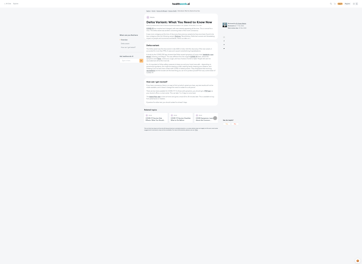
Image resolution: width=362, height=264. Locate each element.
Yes (227, 124)
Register (347, 3)
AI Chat (8, 4)
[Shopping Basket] (335, 4)
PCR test (208, 91)
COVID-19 (149, 28)
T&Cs (196, 130)
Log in (340, 3)
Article (153, 11)
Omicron (178, 36)
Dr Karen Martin (241, 23)
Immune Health (172, 11)
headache (206, 54)
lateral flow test (154, 97)
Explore (15, 4)
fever (159, 59)
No (235, 124)
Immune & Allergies (162, 11)
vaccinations (150, 70)
